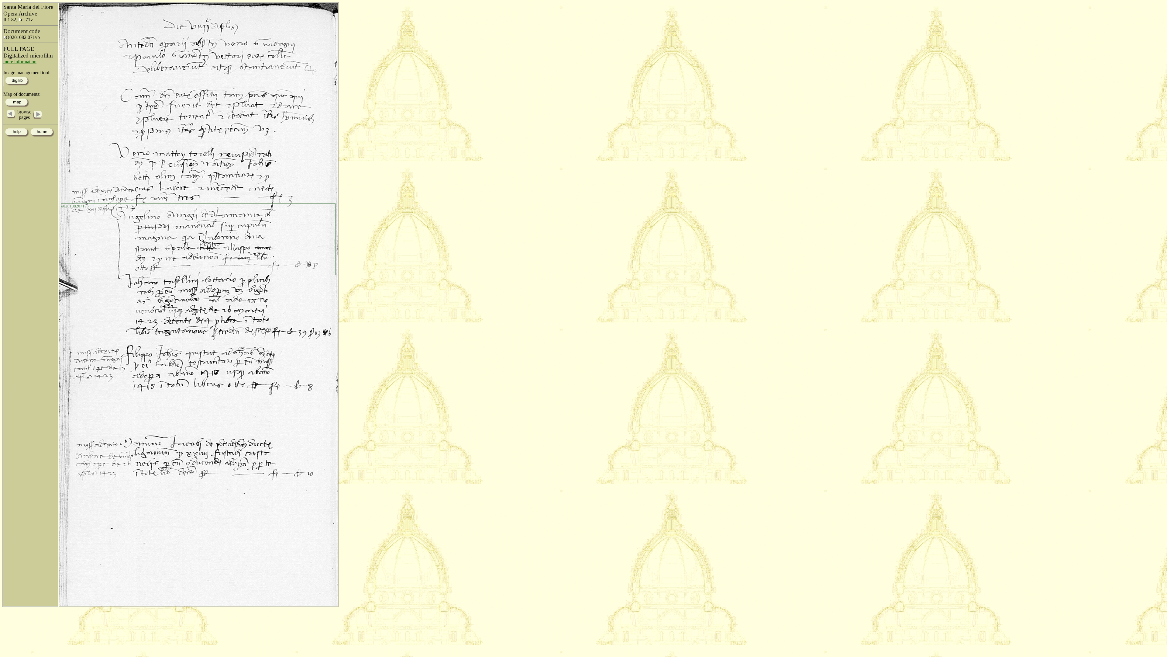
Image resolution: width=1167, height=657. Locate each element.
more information (19, 61)
